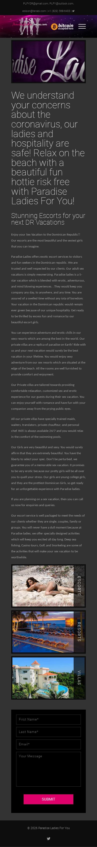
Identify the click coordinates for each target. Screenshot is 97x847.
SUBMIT (48, 799)
